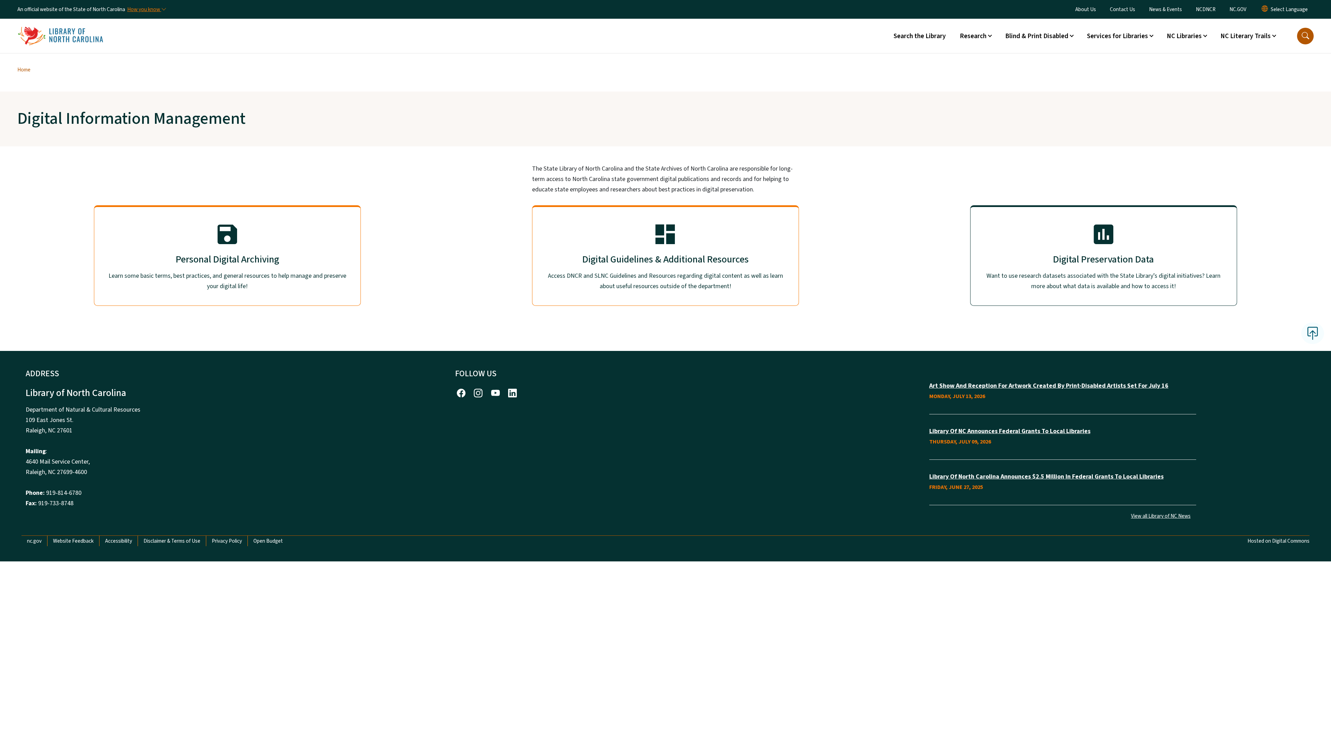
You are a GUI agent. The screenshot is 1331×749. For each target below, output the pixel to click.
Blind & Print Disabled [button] (1036, 36)
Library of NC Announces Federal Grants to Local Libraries (1009, 431)
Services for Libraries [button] (1117, 36)
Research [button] (973, 36)
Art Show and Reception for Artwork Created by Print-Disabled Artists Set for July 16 (1048, 385)
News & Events (1165, 9)
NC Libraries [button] (1184, 36)
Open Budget (268, 541)
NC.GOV (1237, 9)
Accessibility (118, 541)
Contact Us (1122, 9)
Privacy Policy (227, 541)
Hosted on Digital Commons (1278, 541)
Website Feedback (73, 541)
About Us (1085, 9)
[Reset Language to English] (1265, 9)
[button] (1305, 36)
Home (24, 70)
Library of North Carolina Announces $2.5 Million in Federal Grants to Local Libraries (1046, 476)
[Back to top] (1312, 333)
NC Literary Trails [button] (1245, 36)
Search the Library (920, 36)
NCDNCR (1206, 9)
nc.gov (34, 541)
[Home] (60, 28)
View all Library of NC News (1161, 516)
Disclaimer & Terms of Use (171, 541)
